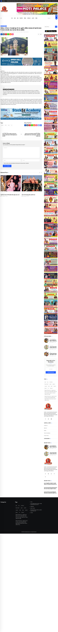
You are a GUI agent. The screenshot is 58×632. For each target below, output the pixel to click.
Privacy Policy (46, 435)
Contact (31, 512)
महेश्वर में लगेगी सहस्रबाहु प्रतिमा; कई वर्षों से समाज (28, 194)
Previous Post (5, 132)
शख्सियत (25, 18)
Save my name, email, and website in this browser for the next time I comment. (16, 163)
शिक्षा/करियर (21, 18)
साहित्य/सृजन (29, 18)
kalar (51, 386)
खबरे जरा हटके (51, 338)
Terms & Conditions (47, 433)
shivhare (51, 388)
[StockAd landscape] (21, 113)
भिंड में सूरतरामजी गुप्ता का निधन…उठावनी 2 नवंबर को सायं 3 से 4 (36, 510)
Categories (32, 506)
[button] (39, 172)
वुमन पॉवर (33, 18)
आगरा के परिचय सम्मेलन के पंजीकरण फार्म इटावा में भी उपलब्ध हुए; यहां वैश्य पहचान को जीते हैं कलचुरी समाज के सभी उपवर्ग (9, 135)
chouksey (22, 505)
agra (16, 505)
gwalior (54, 384)
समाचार (15, 18)
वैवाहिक (36, 18)
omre (5, 125)
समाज (12, 18)
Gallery (45, 430)
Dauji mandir (46, 384)
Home (31, 501)
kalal (49, 386)
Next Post (37, 132)
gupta (50, 384)
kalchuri (55, 386)
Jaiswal (2, 125)
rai (11, 125)
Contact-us (45, 425)
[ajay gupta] (50, 330)
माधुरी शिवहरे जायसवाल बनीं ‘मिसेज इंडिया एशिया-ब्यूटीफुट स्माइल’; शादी (10, 194)
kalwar (46, 388)
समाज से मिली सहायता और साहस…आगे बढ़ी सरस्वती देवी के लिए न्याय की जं (36, 504)
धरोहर (17, 18)
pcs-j (9, 125)
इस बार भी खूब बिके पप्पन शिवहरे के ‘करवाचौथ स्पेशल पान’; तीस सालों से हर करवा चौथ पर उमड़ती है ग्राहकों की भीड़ (50, 484)
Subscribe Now (51, 372)
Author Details (32, 508)
